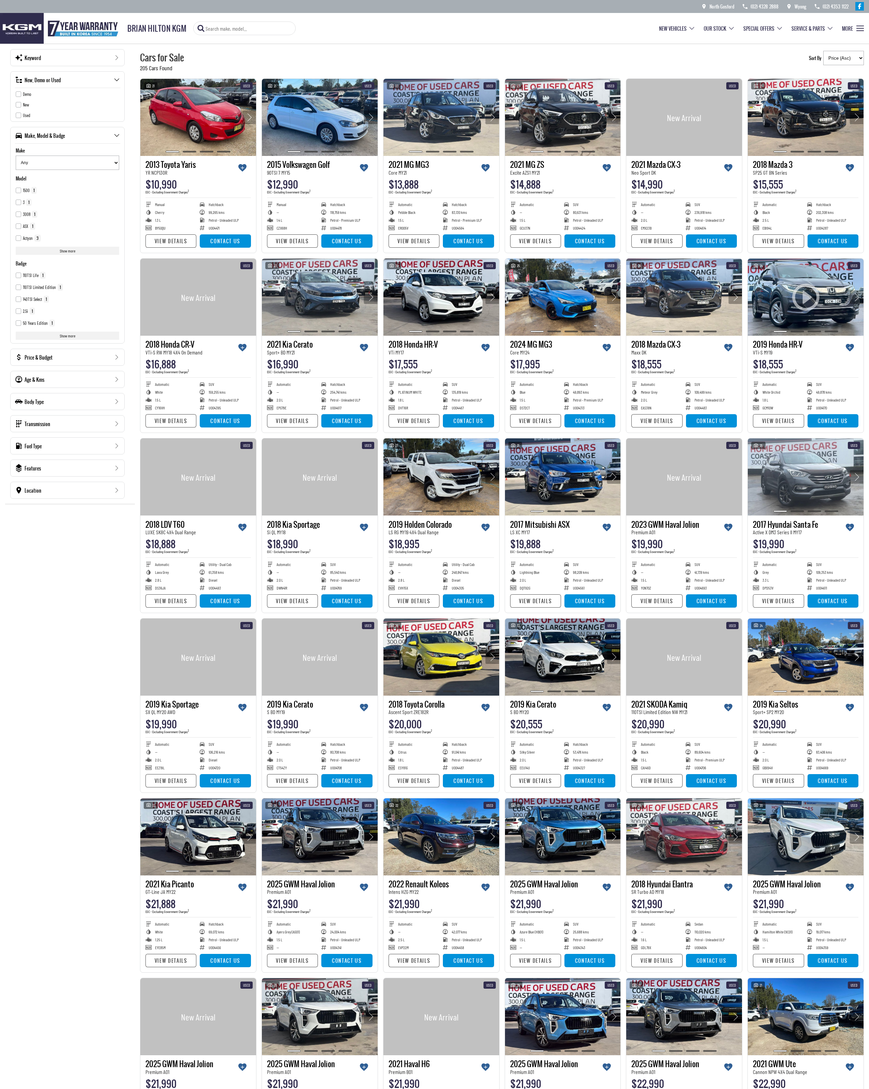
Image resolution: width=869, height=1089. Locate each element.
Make (20, 150)
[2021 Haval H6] (441, 1016)
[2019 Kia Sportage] (198, 657)
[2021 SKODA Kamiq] (684, 657)
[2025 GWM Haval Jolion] (320, 836)
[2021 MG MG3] (441, 117)
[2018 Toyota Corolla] (441, 657)
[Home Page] (61, 28)
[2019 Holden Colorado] (441, 477)
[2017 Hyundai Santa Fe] (806, 477)
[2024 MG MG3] (563, 297)
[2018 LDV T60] (198, 477)
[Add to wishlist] (242, 168)
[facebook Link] (859, 6)
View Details (171, 241)
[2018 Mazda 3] (806, 117)
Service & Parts (808, 28)
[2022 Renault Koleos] (441, 836)
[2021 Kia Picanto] (198, 836)
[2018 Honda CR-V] (198, 297)
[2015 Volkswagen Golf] (320, 117)
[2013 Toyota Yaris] (198, 117)
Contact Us (225, 241)
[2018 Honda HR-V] (441, 297)
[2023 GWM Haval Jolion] (684, 477)
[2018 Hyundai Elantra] (684, 836)
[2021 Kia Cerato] (320, 297)
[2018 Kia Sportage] (320, 477)
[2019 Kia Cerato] (320, 657)
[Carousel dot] (172, 152)
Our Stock (715, 28)
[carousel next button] (249, 117)
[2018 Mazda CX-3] (684, 297)
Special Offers (758, 28)
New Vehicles (673, 28)
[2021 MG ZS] (563, 117)
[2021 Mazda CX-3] (684, 117)
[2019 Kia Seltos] (806, 657)
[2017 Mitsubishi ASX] (563, 477)
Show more (67, 250)
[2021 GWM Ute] (806, 1016)
